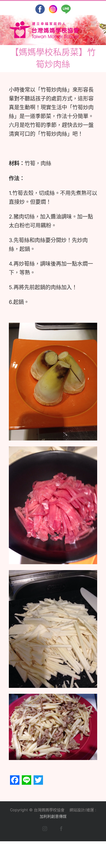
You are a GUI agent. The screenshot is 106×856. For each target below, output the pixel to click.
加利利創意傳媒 (53, 816)
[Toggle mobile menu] (94, 24)
